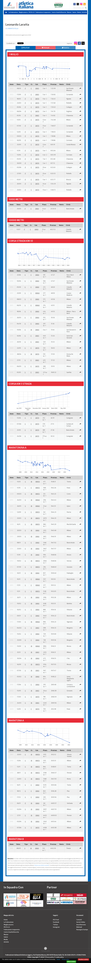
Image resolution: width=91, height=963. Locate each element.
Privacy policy (49, 957)
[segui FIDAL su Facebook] (79, 43)
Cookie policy (59, 957)
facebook (74, 4)
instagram (81, 4)
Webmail (79, 927)
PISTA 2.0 (32, 12)
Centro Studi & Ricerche (59, 12)
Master (69, 12)
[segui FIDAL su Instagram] (75, 43)
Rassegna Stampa (82, 929)
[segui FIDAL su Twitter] (83, 43)
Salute (74, 12)
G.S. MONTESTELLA (12, 28)
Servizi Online (80, 922)
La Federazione (13, 12)
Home (6, 920)
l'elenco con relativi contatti (41, 865)
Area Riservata (81, 924)
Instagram (56, 927)
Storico (66, 48)
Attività (84, 12)
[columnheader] (11, 84)
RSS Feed (56, 920)
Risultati (26, 48)
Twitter (55, 924)
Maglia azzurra (23, 12)
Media (79, 12)
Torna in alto (45, 951)
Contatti (79, 920)
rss (84, 4)
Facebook (56, 922)
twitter (78, 4)
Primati (46, 48)
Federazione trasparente (43, 12)
